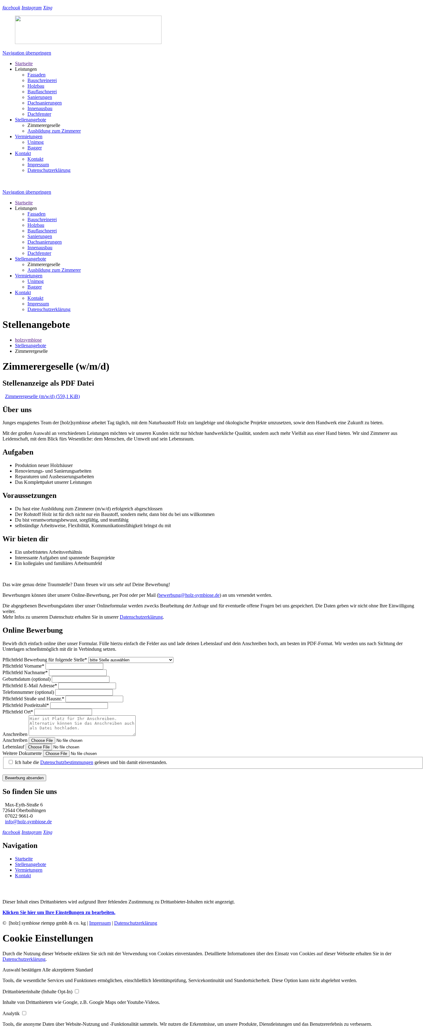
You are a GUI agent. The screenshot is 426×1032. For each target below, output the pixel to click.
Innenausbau (39, 108)
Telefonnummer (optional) (28, 692)
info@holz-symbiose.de (28, 821)
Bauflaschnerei (42, 91)
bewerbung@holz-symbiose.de (189, 595)
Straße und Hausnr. (33, 698)
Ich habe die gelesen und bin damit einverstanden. (91, 762)
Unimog (35, 142)
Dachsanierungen (44, 102)
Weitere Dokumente (22, 753)
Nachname (25, 672)
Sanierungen (39, 97)
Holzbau (35, 86)
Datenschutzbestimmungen (66, 762)
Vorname (23, 666)
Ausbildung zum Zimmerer (54, 131)
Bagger (34, 147)
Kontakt (23, 153)
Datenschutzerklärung (141, 617)
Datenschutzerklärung (48, 170)
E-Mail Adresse (29, 685)
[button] (22, 969)
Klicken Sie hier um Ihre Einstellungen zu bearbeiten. (58, 912)
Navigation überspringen (26, 53)
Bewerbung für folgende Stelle (44, 659)
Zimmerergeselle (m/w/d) (42, 396)
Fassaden (36, 74)
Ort (17, 711)
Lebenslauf (14, 746)
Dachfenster (39, 114)
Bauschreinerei (42, 80)
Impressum (38, 164)
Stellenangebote (30, 119)
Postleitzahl (25, 705)
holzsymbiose (28, 340)
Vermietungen (28, 136)
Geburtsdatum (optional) (27, 679)
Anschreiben (15, 734)
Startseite (24, 63)
